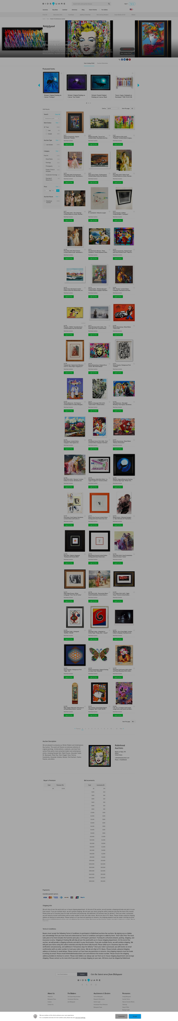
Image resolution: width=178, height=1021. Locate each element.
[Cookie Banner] (89, 1016)
